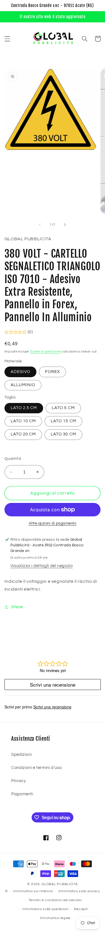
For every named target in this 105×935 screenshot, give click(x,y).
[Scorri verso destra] (65, 224)
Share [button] (17, 607)
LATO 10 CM (23, 421)
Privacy (18, 781)
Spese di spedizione (45, 351)
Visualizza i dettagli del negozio (41, 566)
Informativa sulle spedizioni (45, 909)
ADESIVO (20, 372)
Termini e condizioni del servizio (55, 900)
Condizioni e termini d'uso (36, 768)
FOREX (52, 372)
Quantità (12, 459)
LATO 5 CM (63, 408)
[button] (7, 38)
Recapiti (81, 909)
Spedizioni (21, 754)
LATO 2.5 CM (24, 408)
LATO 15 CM (63, 421)
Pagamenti (22, 794)
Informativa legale (55, 918)
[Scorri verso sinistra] (40, 224)
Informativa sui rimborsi (33, 891)
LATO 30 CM (63, 434)
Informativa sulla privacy (79, 891)
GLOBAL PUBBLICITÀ (60, 884)
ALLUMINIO (23, 385)
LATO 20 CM (23, 434)
